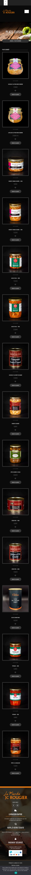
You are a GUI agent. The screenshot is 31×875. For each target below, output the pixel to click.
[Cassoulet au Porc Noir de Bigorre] (15, 65)
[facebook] (13, 805)
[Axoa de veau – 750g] (15, 308)
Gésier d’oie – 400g (15, 520)
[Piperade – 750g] (15, 696)
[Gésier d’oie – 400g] (15, 502)
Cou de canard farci (15, 617)
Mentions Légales (15, 865)
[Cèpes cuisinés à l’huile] (15, 453)
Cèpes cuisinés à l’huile (15, 472)
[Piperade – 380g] (15, 647)
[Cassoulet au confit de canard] (15, 356)
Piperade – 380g (15, 666)
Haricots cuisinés (15, 423)
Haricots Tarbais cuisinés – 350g (15, 181)
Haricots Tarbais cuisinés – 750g (15, 229)
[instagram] (17, 805)
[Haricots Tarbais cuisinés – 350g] (15, 162)
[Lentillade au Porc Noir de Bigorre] (15, 114)
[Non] (29, 870)
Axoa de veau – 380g (15, 278)
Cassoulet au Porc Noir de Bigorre (15, 84)
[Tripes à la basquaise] (15, 744)
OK (16, 872)
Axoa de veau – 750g (15, 326)
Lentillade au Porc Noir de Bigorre (15, 132)
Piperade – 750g (15, 714)
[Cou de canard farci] (15, 599)
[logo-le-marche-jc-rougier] (8, 10)
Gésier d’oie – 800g (15, 569)
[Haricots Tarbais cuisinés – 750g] (15, 211)
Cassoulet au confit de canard (15, 375)
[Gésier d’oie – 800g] (15, 550)
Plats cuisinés (15, 80)
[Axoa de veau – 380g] (15, 259)
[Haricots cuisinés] (15, 405)
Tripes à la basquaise (15, 763)
